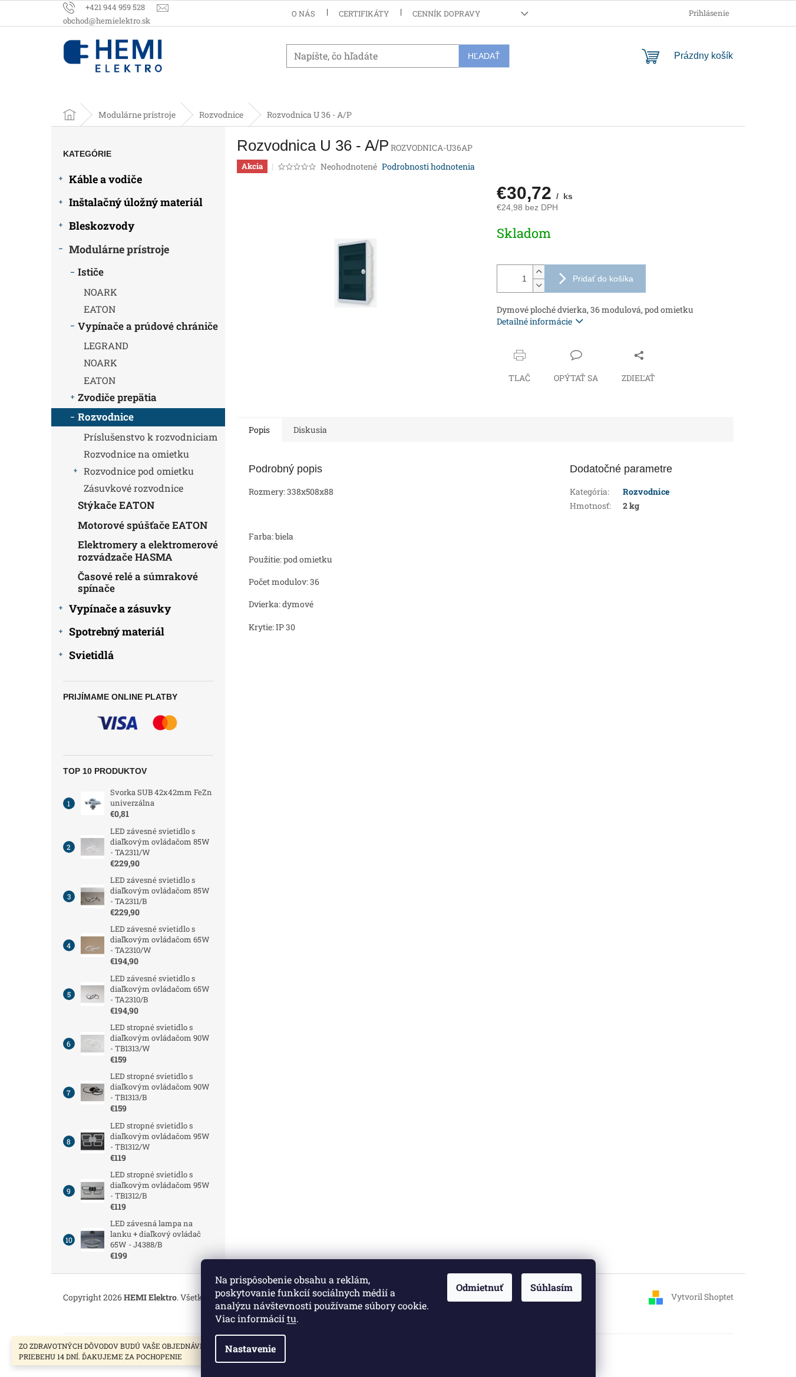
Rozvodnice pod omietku (139, 471)
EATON (99, 309)
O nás (303, 13)
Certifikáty (364, 13)
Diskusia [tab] (310, 429)
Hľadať (484, 56)
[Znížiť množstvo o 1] (538, 285)
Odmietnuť (479, 1287)
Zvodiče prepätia (117, 397)
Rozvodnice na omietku (136, 454)
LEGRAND (106, 345)
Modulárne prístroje (119, 249)
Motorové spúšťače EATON (142, 525)
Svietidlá (91, 655)
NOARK (100, 292)
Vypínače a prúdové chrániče (148, 326)
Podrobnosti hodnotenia (428, 166)
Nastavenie (250, 1348)
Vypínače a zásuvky (120, 608)
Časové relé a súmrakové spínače (138, 582)
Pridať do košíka (603, 278)
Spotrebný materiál (116, 631)
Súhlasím (551, 1287)
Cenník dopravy (446, 13)
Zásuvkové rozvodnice (133, 488)
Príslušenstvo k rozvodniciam (150, 437)
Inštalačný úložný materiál (136, 202)
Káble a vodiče (105, 179)
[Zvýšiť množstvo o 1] (538, 272)
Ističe (91, 272)
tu (291, 1318)
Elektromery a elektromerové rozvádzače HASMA (148, 550)
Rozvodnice (106, 416)
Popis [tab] (259, 429)
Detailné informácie (534, 321)
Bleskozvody (101, 226)
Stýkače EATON (116, 505)
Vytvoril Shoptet (702, 1296)
